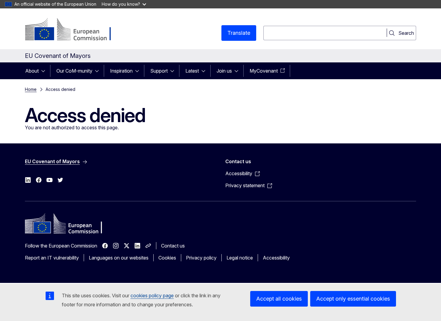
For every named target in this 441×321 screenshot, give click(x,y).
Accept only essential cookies (353, 299)
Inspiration (121, 71)
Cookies (167, 258)
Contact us (173, 246)
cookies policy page (152, 295)
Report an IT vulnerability (52, 258)
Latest (192, 71)
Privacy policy (201, 258)
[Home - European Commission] (73, 30)
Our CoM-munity (74, 71)
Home (31, 89)
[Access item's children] (45, 70)
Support (159, 71)
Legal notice (239, 258)
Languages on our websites (118, 258)
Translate (238, 33)
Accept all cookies (279, 299)
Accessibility (276, 258)
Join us (224, 71)
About (32, 71)
